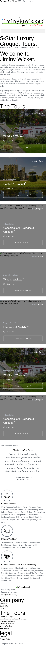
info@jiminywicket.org (9, 594)
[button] (23, 31)
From (34, 113)
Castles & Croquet (15, 184)
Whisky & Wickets (15, 136)
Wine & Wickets (13, 279)
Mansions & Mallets (16, 327)
